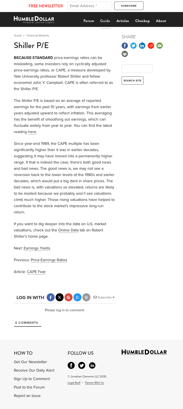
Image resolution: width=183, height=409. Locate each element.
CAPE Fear (36, 271)
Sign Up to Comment (32, 379)
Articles (122, 21)
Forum (88, 21)
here (32, 132)
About (161, 21)
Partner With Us (94, 382)
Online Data (68, 230)
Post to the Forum (29, 387)
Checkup (142, 21)
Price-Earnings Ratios (49, 260)
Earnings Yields (37, 248)
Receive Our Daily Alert (34, 370)
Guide (105, 21)
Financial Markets (38, 35)
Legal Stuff (74, 382)
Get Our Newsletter (30, 362)
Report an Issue (27, 395)
